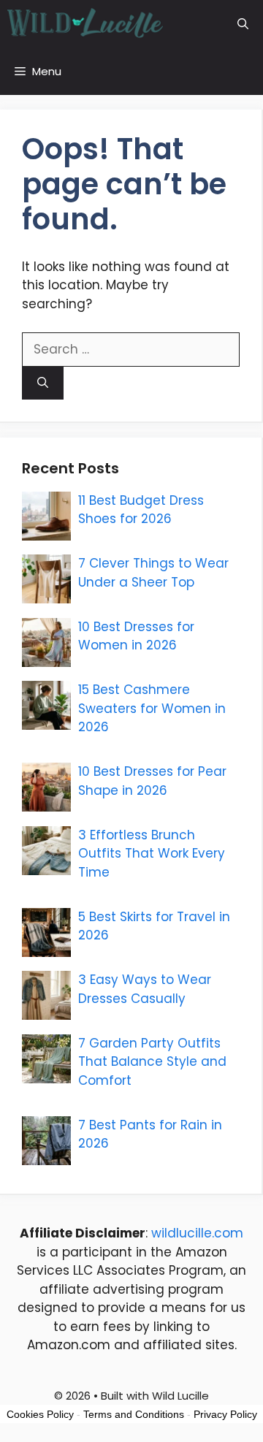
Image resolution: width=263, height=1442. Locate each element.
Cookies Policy (40, 1414)
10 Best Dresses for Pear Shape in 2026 (152, 781)
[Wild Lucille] (85, 23)
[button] (243, 23)
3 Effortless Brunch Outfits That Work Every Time (151, 853)
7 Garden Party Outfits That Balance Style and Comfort (152, 1061)
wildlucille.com (197, 1233)
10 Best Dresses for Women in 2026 (136, 636)
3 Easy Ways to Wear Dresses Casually (144, 989)
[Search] (43, 383)
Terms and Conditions (133, 1414)
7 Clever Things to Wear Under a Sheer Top (153, 572)
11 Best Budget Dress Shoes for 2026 (141, 510)
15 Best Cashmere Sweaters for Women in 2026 (152, 708)
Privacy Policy (225, 1414)
